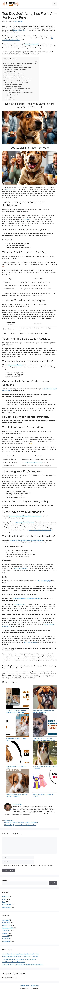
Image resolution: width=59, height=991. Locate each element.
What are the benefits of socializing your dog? (18, 69)
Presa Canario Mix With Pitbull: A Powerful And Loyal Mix (20, 956)
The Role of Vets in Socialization (13, 84)
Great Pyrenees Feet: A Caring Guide (13, 962)
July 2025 (5, 933)
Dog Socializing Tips (44, 581)
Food (3, 902)
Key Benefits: (12, 71)
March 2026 (6, 922)
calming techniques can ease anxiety (40, 530)
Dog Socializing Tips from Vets (13, 65)
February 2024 (6, 941)
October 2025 (6, 925)
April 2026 (5, 920)
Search (4, 880)
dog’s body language (20, 568)
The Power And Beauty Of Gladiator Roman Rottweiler (19, 959)
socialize (26, 219)
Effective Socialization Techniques (14, 75)
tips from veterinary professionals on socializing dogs (25, 516)
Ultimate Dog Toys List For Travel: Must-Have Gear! (20, 825)
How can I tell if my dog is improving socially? (18, 88)
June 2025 (5, 936)
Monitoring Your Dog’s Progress (13, 86)
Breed (4, 899)
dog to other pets (20, 604)
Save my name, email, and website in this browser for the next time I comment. (28, 865)
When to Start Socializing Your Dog (14, 73)
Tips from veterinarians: (15, 94)
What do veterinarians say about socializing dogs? (20, 92)
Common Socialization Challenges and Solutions (17, 81)
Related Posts (11, 99)
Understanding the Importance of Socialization (17, 67)
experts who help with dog (33, 462)
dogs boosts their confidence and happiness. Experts (26, 540)
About (27, 985)
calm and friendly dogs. (15, 365)
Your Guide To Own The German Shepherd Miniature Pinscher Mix (22, 964)
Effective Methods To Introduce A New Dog (26, 598)
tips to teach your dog (32, 44)
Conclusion (12, 95)
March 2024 (6, 938)
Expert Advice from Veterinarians (14, 90)
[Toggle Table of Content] (35, 61)
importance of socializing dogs (24, 522)
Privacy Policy (35, 985)
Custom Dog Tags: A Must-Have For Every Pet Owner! (21, 822)
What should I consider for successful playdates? (19, 79)
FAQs (11, 97)
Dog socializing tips (19, 30)
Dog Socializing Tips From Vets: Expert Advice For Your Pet (20, 63)
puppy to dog (9, 189)
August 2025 (6, 930)
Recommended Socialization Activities (15, 77)
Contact (22, 985)
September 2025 (7, 928)
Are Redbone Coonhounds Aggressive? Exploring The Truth (20, 954)
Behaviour (5, 896)
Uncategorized (6, 907)
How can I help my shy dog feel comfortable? (18, 82)
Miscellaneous (8, 820)
